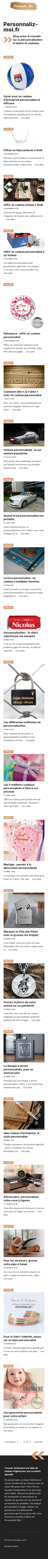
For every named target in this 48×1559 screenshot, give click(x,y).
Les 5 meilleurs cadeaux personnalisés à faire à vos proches (21, 788)
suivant (37, 1441)
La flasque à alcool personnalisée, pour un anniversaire (18, 1069)
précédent (9, 1441)
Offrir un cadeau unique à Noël (23, 204)
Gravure (8, 57)
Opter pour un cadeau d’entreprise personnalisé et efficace (22, 100)
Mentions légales (11, 1546)
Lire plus (25, 117)
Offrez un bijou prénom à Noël (23, 150)
